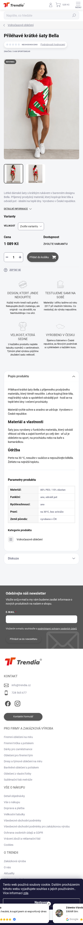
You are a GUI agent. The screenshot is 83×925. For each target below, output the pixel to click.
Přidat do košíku (39, 257)
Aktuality (9, 873)
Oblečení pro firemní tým (18, 755)
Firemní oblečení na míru (18, 737)
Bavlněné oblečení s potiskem (21, 767)
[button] (81, 904)
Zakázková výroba (15, 861)
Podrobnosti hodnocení (53, 44)
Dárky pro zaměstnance (18, 749)
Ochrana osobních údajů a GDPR (23, 832)
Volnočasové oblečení (29, 539)
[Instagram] (17, 703)
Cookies (8, 844)
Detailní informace (16, 208)
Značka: (17, 51)
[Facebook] (7, 703)
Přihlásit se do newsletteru (23, 639)
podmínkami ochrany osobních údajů (57, 628)
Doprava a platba (14, 808)
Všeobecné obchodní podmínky (22, 820)
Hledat (74, 15)
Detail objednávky (14, 796)
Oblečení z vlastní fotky (17, 773)
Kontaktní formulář (23, 716)
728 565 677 (19, 692)
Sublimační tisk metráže (18, 779)
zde (25, 893)
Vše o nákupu (12, 802)
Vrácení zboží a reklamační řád (22, 838)
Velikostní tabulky (14, 814)
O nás (7, 867)
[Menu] (78, 5)
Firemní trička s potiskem (19, 743)
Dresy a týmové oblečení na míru (23, 761)
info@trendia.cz (21, 685)
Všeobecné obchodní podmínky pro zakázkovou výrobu (37, 826)
